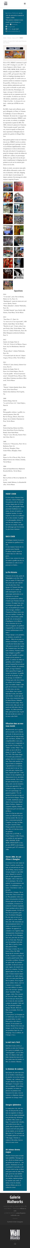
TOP (15, 1244)
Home (4, 38)
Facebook (14, 24)
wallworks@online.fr (14, 31)
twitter (15, 1222)
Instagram (10, 26)
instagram (20, 1222)
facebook (10, 1222)
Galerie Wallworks (13, 13)
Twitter (9, 29)
